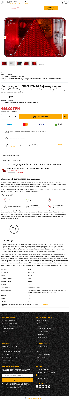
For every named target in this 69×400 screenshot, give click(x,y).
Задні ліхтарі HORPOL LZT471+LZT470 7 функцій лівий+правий (28, 168)
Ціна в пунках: (14, 138)
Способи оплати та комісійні (12, 351)
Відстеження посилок (10, 323)
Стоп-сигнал (25, 78)
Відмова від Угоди (8, 360)
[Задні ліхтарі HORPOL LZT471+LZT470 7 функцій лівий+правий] (3, 170)
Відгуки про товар (11, 156)
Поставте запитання (12, 160)
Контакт (5, 331)
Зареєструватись (42, 320)
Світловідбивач (26, 80)
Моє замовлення (9, 317)
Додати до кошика (40, 117)
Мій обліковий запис (44, 317)
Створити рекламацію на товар (12, 326)
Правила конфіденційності (11, 357)
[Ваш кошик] (66, 2)
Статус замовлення (9, 320)
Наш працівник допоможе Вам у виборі (36, 145)
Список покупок (42, 326)
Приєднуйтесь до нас (11, 366)
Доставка (6, 349)
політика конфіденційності (13, 387)
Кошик (39, 323)
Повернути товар (8, 328)
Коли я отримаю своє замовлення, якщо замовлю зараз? (28, 132)
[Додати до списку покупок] (65, 116)
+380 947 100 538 (43, 369)
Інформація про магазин (10, 346)
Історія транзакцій (42, 331)
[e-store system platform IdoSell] (34, 398)
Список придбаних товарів (45, 328)
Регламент (6, 354)
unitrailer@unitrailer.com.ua (46, 372)
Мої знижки (40, 334)
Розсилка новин (42, 337)
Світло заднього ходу (45, 78)
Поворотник (33, 78)
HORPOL (10, 100)
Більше (45, 304)
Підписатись (17, 380)
